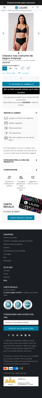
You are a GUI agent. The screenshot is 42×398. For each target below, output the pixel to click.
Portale (3, 10)
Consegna (25, 73)
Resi (5, 257)
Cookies (7, 247)
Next (38, 33)
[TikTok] (29, 335)
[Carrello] (37, 7)
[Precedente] (2, 2)
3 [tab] (21, 53)
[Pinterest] (17, 335)
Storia (6, 274)
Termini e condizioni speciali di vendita (18, 241)
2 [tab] (20, 53)
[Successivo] (40, 2)
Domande (7, 260)
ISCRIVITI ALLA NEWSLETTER (21, 328)
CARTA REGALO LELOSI (21, 218)
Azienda (6, 277)
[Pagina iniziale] (21, 7)
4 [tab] (23, 53)
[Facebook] (8, 335)
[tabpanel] (21, 32)
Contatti (7, 270)
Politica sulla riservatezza (13, 244)
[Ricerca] (33, 7)
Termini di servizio (10, 237)
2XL (28, 68)
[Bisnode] (21, 381)
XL (22, 68)
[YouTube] (21, 335)
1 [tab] (18, 53)
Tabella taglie (10, 73)
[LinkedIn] (25, 335)
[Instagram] (13, 335)
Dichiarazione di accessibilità (14, 251)
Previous (3, 33)
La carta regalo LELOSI (12, 292)
